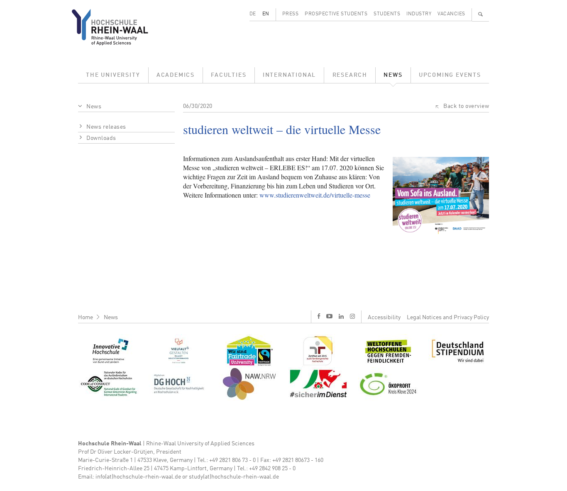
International (289, 75)
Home (85, 317)
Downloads (101, 138)
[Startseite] (116, 27)
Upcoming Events (450, 75)
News (393, 75)
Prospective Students (336, 14)
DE (252, 14)
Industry (418, 14)
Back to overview (466, 106)
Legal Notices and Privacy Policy (448, 317)
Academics (175, 75)
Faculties (228, 75)
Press (290, 14)
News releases (106, 127)
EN (265, 14)
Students (387, 14)
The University (113, 75)
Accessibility (384, 317)
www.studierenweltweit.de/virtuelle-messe (314, 195)
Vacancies (451, 14)
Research (349, 75)
